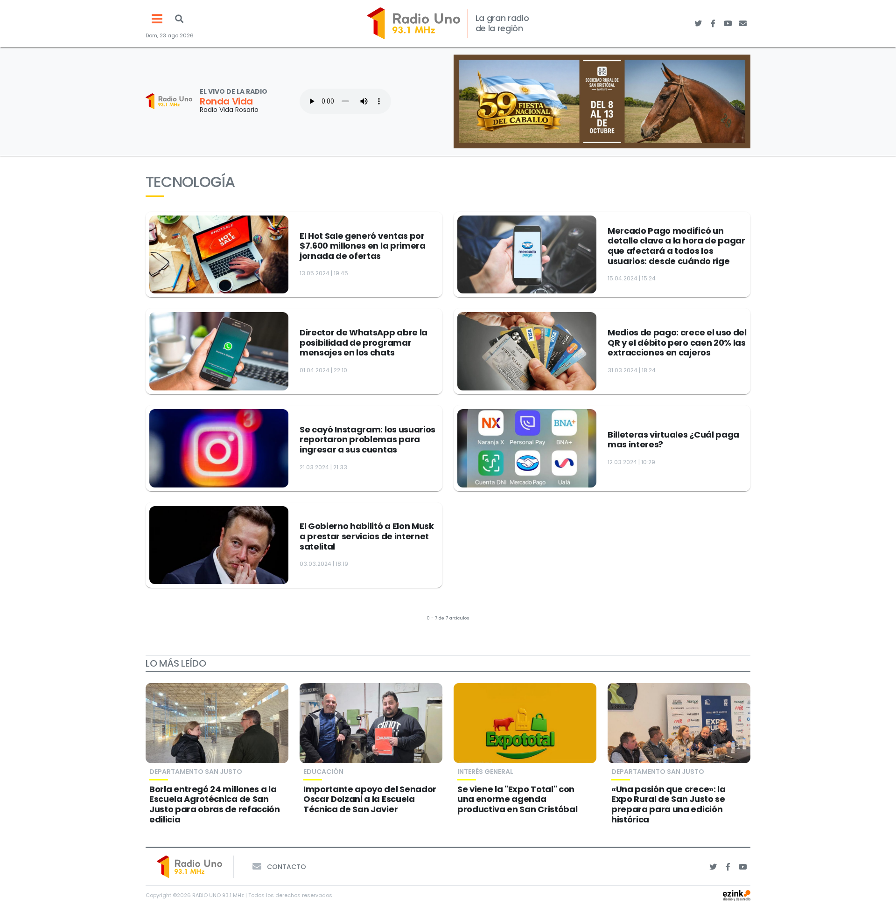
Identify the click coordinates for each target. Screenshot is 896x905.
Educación (323, 771)
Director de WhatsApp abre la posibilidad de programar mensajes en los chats (363, 342)
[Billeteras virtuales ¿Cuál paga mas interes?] (526, 448)
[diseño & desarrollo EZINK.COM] (736, 895)
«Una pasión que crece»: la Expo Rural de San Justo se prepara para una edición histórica (668, 804)
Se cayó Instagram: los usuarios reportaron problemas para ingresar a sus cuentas (367, 439)
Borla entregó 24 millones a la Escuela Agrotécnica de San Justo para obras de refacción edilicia (214, 804)
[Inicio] (413, 23)
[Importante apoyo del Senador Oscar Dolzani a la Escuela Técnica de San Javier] (371, 723)
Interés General (485, 771)
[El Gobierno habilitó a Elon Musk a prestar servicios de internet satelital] (218, 545)
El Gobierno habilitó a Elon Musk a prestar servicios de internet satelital (367, 536)
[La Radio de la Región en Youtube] (728, 23)
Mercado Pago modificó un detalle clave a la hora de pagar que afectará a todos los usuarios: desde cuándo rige (676, 246)
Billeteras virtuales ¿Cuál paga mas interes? (673, 440)
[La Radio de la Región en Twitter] (698, 23)
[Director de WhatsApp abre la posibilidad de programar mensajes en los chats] (218, 351)
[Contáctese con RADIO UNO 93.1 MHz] (742, 23)
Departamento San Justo (195, 771)
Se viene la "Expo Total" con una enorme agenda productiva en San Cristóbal (517, 799)
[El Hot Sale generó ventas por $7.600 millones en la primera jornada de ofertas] (218, 255)
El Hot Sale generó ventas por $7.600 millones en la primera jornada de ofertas (363, 246)
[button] (179, 18)
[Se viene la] (525, 723)
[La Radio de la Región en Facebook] (713, 23)
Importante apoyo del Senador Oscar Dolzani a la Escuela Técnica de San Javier (369, 799)
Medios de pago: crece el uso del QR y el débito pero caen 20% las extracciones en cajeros (677, 342)
